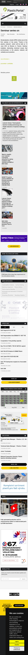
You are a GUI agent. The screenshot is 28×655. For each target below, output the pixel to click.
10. (3, 398)
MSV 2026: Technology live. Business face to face (7, 223)
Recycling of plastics (20, 295)
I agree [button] (17, 641)
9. (25, 396)
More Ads (14, 378)
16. (25, 398)
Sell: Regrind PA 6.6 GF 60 (8, 330)
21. (18, 400)
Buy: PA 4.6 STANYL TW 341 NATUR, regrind (13, 346)
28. (18, 403)
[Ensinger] (14, 483)
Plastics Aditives (19, 287)
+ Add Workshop (14, 246)
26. (10, 403)
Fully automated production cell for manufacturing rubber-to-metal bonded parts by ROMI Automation (13, 521)
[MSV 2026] (14, 547)
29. (21, 403)
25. (6, 403)
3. (2, 396)
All (5, 327)
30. (25, 403)
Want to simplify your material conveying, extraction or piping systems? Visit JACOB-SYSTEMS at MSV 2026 (7, 159)
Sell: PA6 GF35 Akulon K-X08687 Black (11, 351)
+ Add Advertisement (14, 382)
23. (25, 400)
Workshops (9, 27)
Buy (14, 327)
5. (10, 396)
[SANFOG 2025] (14, 95)
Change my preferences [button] (17, 648)
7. (18, 396)
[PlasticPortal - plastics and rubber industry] (14, 10)
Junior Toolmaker (6, 451)
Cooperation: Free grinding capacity (11, 341)
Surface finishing (20, 285)
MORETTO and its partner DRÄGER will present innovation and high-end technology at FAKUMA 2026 (7, 181)
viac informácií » (5, 59)
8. (21, 396)
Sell (23, 327)
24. (3, 403)
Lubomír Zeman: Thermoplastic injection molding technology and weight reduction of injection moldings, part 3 (7, 203)
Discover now (19, 605)
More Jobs (14, 464)
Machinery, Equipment (7, 287)
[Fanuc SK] (14, 422)
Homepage (3, 27)
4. (6, 396)
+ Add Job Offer (14, 468)
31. (3, 405)
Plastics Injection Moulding (8, 289)
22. (21, 400)
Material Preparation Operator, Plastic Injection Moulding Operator (11, 457)
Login (17, 4)
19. (10, 400)
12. (10, 398)
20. (14, 400)
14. (18, 398)
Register (12, 4)
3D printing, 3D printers (7, 295)
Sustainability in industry (8, 285)
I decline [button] (17, 644)
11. (6, 398)
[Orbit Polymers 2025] (14, 310)
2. (25, 394)
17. (3, 400)
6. (14, 396)
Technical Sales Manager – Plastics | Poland (13, 446)
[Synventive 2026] (14, 238)
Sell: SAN (3, 368)
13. (14, 398)
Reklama (9, 1)
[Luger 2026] (14, 16)
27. (14, 403)
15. (21, 398)
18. (6, 400)
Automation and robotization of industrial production (12, 292)
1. (21, 394)
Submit (23, 579)
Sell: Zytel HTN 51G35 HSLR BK (9, 356)
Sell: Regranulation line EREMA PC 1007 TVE (13, 335)
